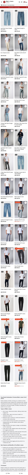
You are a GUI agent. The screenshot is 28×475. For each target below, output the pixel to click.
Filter (8, 473)
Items (18, 7)
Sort (22, 473)
